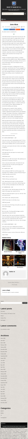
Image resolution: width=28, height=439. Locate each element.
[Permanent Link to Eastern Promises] (8, 245)
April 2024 (3, 367)
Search (2, 301)
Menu (4, 19)
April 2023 (3, 393)
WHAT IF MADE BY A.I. (14, 7)
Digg (23, 29)
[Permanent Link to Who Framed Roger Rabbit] (20, 245)
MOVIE (23, 26)
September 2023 (4, 382)
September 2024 (4, 356)
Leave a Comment (16, 26)
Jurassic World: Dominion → (14, 282)
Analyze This (3, 318)
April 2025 (3, 340)
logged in (9, 292)
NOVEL (2, 413)
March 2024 (3, 369)
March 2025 (3, 342)
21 (8, 267)
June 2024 (3, 362)
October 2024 (3, 353)
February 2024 (3, 371)
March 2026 (3, 338)
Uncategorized (3, 417)
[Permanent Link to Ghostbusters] (20, 260)
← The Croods (14, 284)
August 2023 (3, 384)
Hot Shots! (3, 311)
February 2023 (3, 398)
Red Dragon (3, 320)
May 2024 (3, 365)
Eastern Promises (8, 251)
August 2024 (3, 358)
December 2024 (4, 349)
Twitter (6, 29)
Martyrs (2, 315)
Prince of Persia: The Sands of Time (8, 313)
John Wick (14, 24)
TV (1, 415)
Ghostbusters (20, 267)
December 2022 (4, 402)
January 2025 (3, 347)
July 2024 (2, 360)
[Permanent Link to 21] (8, 260)
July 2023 (2, 387)
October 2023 (3, 380)
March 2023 (3, 396)
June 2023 (3, 389)
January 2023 (3, 400)
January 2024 (3, 373)
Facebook (12, 29)
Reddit (18, 29)
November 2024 (4, 351)
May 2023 (3, 391)
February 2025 (3, 344)
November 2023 (4, 378)
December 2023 (4, 376)
